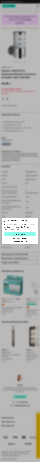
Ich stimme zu (20, 234)
